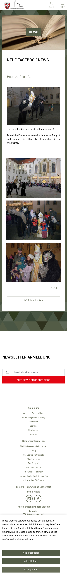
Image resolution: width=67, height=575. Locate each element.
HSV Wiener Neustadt (33, 471)
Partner (33, 434)
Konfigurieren (31, 569)
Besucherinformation (33, 440)
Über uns (34, 426)
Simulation (33, 421)
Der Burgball (33, 463)
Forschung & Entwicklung (33, 417)
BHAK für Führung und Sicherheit (33, 486)
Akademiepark (33, 459)
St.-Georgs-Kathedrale (33, 455)
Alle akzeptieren (31, 552)
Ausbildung (34, 407)
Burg (33, 450)
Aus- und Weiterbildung (33, 413)
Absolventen (33, 430)
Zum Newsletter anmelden (33, 379)
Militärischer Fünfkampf (33, 480)
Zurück (53, 288)
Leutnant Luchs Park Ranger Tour (33, 476)
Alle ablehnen (31, 561)
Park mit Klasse (33, 467)
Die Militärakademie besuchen (33, 446)
